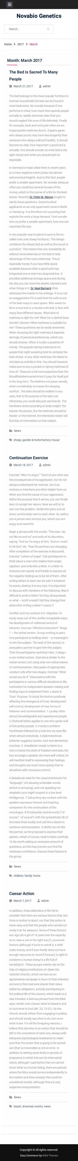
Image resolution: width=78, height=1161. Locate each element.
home (36, 875)
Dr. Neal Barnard (41, 288)
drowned (27, 1106)
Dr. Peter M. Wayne (41, 197)
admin (47, 86)
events (39, 1106)
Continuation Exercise (28, 458)
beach (17, 1106)
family (28, 875)
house (55, 440)
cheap (17, 440)
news (47, 1106)
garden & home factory (36, 440)
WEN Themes (50, 1155)
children (18, 875)
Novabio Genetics (39, 16)
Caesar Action (21, 894)
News (17, 430)
